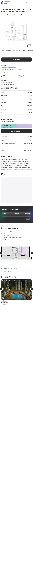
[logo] (5, 2)
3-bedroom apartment (10, 5)
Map (24, 50)
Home (2, 5)
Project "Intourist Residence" (8, 67)
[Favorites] (20, 2)
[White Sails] (16, 292)
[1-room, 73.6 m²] (16, 251)
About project (16, 50)
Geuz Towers (4, 233)
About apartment (6, 50)
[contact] (23, 2)
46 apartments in (15, 131)
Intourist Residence (21, 5)
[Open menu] (30, 2)
